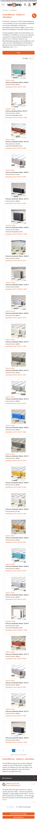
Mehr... (16, 47)
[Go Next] (19, 750)
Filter (18, 53)
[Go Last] (23, 750)
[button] (30, 4)
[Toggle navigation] (2, 4)
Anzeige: (25, 58)
